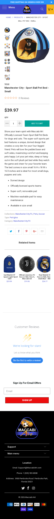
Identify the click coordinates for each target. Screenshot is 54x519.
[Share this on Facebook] (18, 231)
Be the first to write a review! (27, 360)
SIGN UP (27, 400)
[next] (47, 46)
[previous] (15, 46)
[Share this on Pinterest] (26, 231)
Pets (35, 214)
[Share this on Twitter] (11, 231)
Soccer (42, 214)
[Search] (42, 9)
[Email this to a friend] (42, 231)
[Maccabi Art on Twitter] (23, 488)
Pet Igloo (14, 217)
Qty (6, 117)
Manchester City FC (24, 214)
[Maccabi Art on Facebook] (28, 488)
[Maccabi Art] (27, 9)
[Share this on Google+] (34, 231)
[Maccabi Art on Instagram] (33, 488)
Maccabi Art (30, 497)
